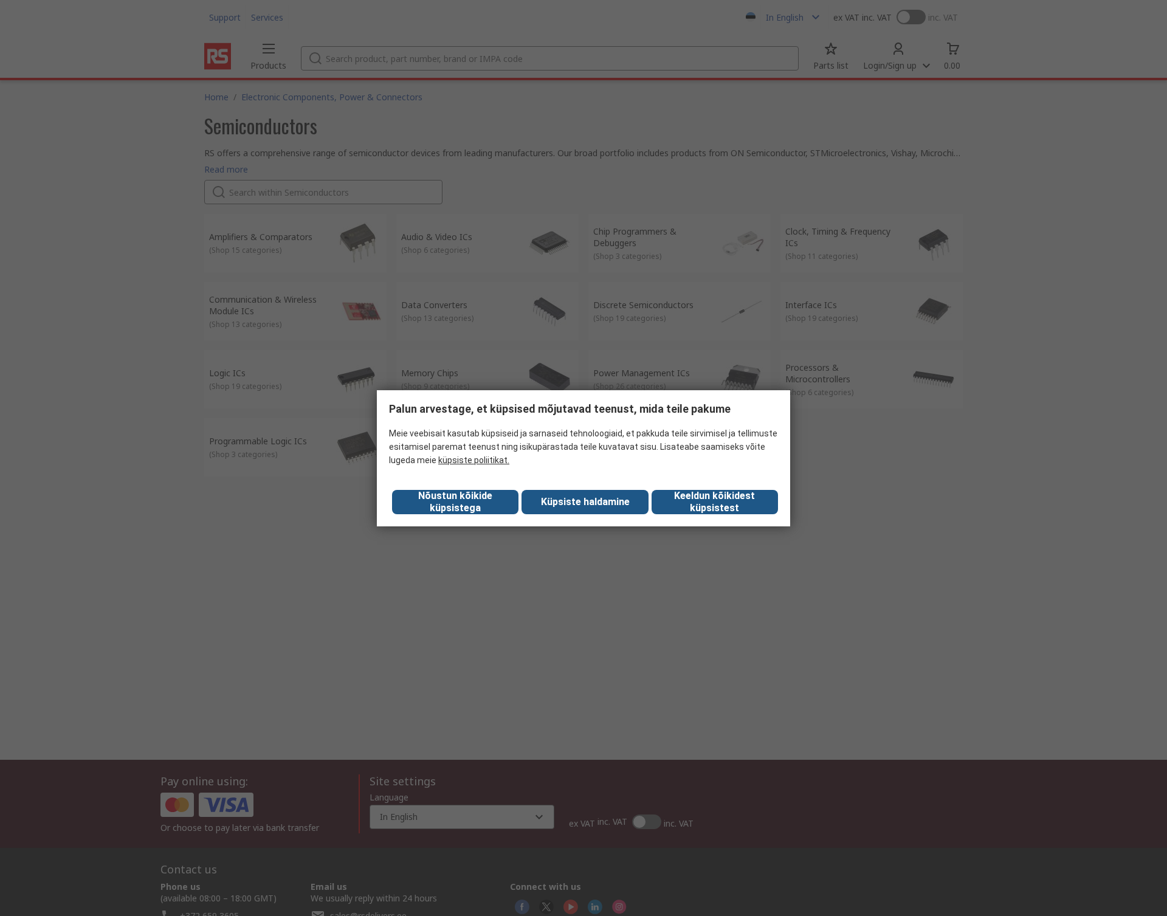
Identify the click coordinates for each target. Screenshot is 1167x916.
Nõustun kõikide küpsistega (455, 502)
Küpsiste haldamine (585, 502)
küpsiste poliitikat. (473, 460)
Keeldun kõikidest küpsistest (714, 502)
